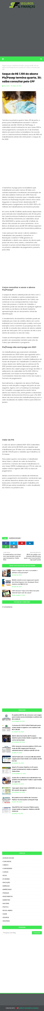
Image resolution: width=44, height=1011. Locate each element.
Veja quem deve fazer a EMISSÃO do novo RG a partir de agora (26, 789)
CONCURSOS (7, 861)
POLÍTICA (5, 907)
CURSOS (5, 872)
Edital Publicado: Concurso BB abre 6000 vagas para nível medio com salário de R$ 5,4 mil (27, 759)
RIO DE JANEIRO (7, 910)
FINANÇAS (6, 893)
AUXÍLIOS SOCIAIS (17, 65)
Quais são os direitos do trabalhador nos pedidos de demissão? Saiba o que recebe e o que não (27, 780)
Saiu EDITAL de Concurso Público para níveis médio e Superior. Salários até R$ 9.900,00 (26, 809)
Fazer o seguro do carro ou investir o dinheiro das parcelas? (24, 571)
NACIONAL (6, 903)
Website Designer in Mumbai (28, 1008)
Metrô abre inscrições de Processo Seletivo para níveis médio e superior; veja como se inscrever (26, 738)
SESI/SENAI (6, 921)
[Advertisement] (22, 32)
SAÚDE (5, 914)
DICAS (5, 875)
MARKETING (6, 900)
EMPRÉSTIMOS (7, 889)
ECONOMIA (6, 879)
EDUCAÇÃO (6, 882)
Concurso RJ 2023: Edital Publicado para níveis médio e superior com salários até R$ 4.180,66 (26, 727)
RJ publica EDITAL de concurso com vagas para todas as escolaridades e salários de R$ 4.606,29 (27, 717)
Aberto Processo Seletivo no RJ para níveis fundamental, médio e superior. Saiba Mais (25, 769)
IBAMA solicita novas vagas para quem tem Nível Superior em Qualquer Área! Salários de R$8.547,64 (25, 582)
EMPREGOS (6, 886)
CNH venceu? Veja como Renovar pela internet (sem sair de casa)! (25, 592)
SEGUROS (6, 917)
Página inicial (6, 65)
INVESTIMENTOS (8, 896)
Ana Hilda (6, 86)
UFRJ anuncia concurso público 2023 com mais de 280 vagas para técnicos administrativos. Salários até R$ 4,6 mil (26, 748)
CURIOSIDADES (7, 868)
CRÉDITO (5, 865)
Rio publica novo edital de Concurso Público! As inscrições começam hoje (25, 799)
